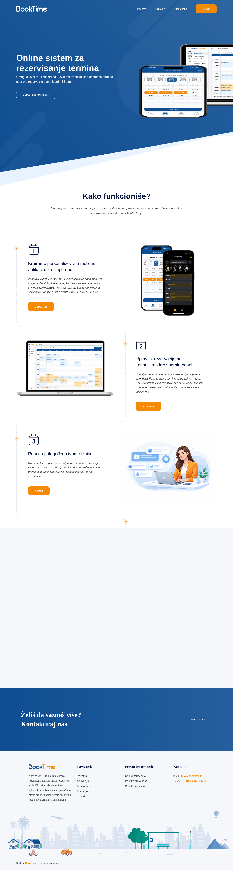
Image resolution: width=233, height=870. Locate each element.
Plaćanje (82, 791)
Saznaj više (41, 306)
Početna (142, 8)
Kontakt (206, 8)
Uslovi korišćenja (135, 776)
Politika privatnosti (136, 781)
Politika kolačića (135, 786)
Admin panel (181, 8)
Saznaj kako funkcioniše (36, 94)
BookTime (31, 862)
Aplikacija (160, 8)
